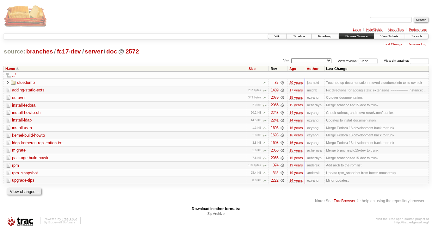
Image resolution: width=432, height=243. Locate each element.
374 (275, 165)
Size (252, 69)
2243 (274, 112)
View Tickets (389, 36)
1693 (274, 128)
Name (10, 69)
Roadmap (325, 36)
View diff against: (397, 60)
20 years (296, 82)
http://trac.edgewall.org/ (411, 222)
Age (292, 69)
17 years (296, 90)
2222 (274, 180)
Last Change (393, 44)
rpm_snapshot (25, 173)
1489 (274, 90)
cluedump (26, 82)
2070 (274, 97)
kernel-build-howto (28, 135)
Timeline (299, 36)
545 (275, 173)
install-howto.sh (26, 112)
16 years (296, 128)
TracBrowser (344, 201)
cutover (19, 97)
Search (416, 36)
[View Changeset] (282, 82)
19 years (296, 165)
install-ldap (22, 120)
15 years (296, 97)
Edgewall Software (62, 222)
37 (276, 82)
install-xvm (22, 127)
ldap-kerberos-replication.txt (37, 142)
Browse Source (356, 36)
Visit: (286, 60)
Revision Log (417, 44)
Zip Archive (216, 213)
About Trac (396, 29)
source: (14, 51)
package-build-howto (30, 157)
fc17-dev (69, 51)
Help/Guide (374, 29)
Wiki (277, 36)
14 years (296, 113)
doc (111, 51)
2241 (274, 120)
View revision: (348, 60)
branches (39, 51)
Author (312, 69)
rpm (15, 165)
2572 (132, 51)
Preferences (418, 29)
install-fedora (23, 105)
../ (14, 75)
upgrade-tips (23, 180)
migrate (19, 150)
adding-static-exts (28, 90)
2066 (274, 105)
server (93, 51)
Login (357, 29)
